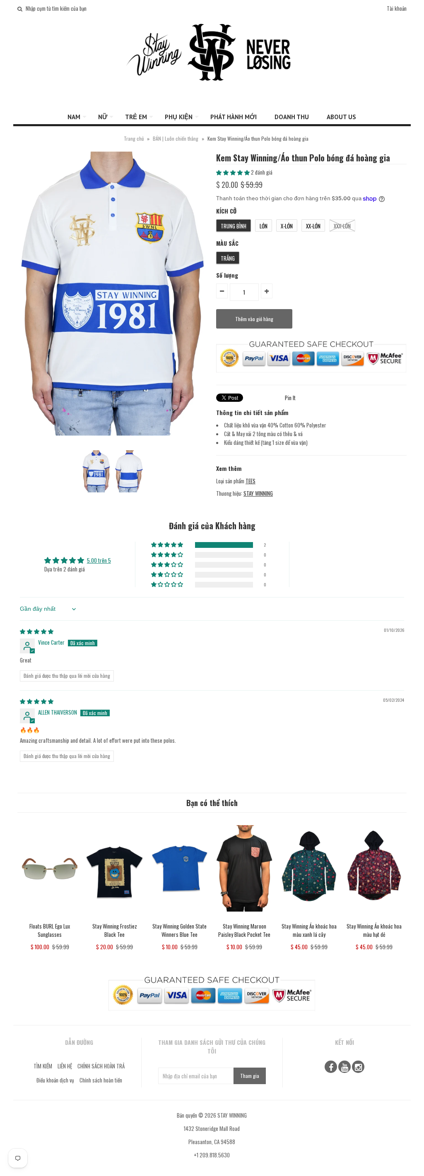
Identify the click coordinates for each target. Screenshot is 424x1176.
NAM (73, 117)
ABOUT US (341, 117)
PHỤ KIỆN (179, 117)
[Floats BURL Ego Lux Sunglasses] (50, 917)
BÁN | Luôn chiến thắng (176, 138)
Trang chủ (134, 138)
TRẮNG (228, 258)
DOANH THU (292, 117)
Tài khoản (397, 8)
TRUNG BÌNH (233, 226)
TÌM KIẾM (43, 1066)
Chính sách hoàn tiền (101, 1080)
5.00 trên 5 (99, 560)
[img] (36, 631)
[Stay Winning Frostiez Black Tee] (114, 917)
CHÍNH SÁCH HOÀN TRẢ (101, 1066)
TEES (250, 481)
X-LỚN (287, 226)
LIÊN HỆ (65, 1066)
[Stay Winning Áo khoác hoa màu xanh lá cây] (309, 917)
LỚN (263, 226)
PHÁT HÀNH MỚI (233, 117)
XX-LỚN (313, 226)
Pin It (290, 398)
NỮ (102, 117)
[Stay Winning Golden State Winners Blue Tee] (179, 917)
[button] (233, 172)
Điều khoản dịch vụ (55, 1080)
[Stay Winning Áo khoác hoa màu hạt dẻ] (374, 917)
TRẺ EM (136, 117)
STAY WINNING (258, 493)
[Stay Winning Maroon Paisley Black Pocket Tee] (244, 917)
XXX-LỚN (342, 226)
